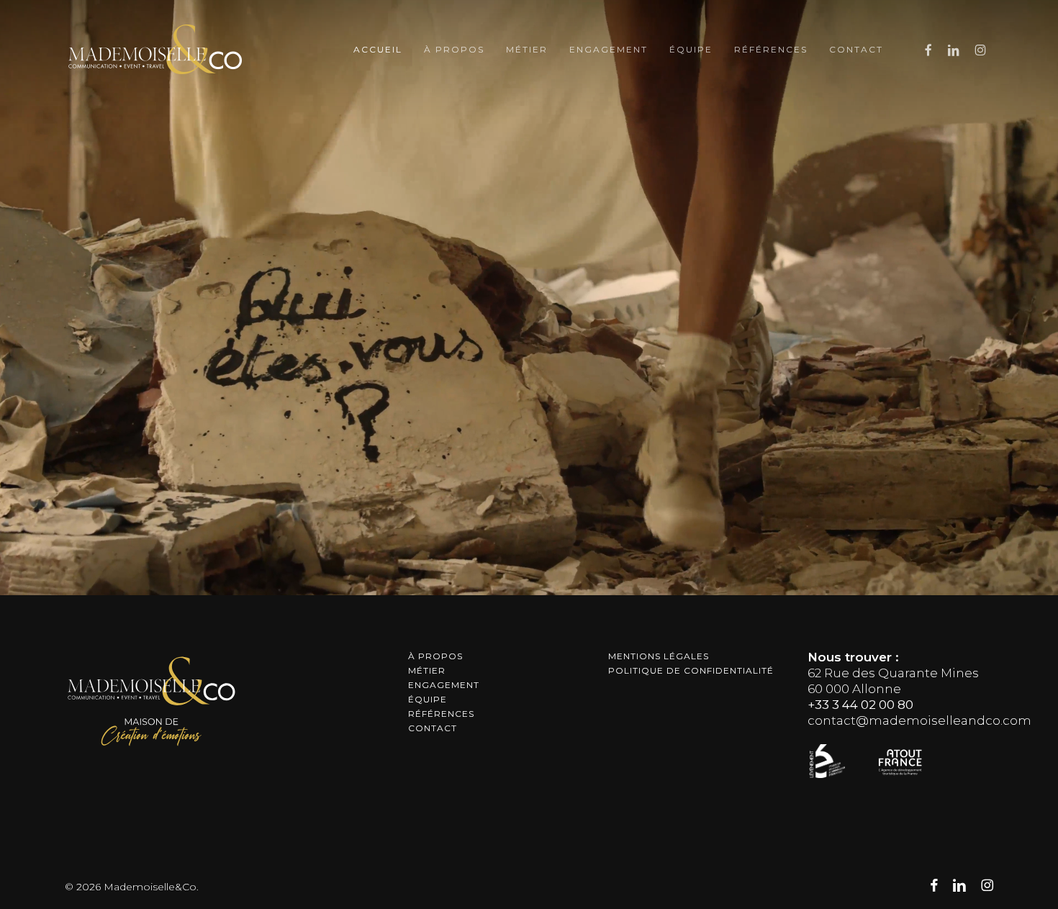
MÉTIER (427, 670)
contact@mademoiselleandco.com (919, 720)
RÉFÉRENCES (441, 713)
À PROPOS (435, 656)
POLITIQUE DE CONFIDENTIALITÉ (691, 670)
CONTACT (432, 728)
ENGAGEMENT (443, 684)
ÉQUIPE (427, 699)
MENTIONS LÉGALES (658, 656)
